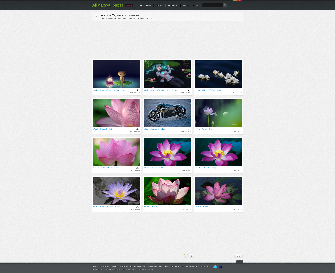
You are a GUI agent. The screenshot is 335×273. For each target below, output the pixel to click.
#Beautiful (103, 129)
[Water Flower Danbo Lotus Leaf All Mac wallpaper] (116, 75)
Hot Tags (159, 5)
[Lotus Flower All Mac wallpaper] (167, 153)
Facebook (221, 267)
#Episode (160, 90)
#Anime (152, 90)
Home (103, 15)
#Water (95, 90)
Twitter (215, 267)
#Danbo (116, 90)
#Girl (146, 90)
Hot (140, 5)
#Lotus (123, 90)
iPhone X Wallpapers (137, 266)
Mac (128, 5)
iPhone (186, 5)
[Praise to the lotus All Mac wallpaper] (116, 114)
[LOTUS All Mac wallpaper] (167, 114)
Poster (195, 5)
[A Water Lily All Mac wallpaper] (116, 191)
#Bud (210, 129)
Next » (238, 256)
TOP (240, 262)
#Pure (198, 129)
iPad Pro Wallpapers (189, 266)
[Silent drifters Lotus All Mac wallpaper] (218, 75)
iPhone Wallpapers (155, 266)
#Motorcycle (155, 129)
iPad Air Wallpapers (172, 266)
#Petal (95, 129)
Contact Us (204, 266)
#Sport (146, 129)
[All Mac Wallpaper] (108, 7)
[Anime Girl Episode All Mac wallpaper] (167, 75)
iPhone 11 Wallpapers (120, 266)
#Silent (204, 90)
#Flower (109, 90)
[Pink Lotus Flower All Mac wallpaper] (116, 153)
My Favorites (173, 5)
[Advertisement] (167, 39)
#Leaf (102, 90)
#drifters (212, 90)
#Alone (117, 168)
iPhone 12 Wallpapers (101, 266)
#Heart (168, 90)
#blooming (212, 168)
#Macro (110, 168)
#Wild (161, 168)
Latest (148, 5)
